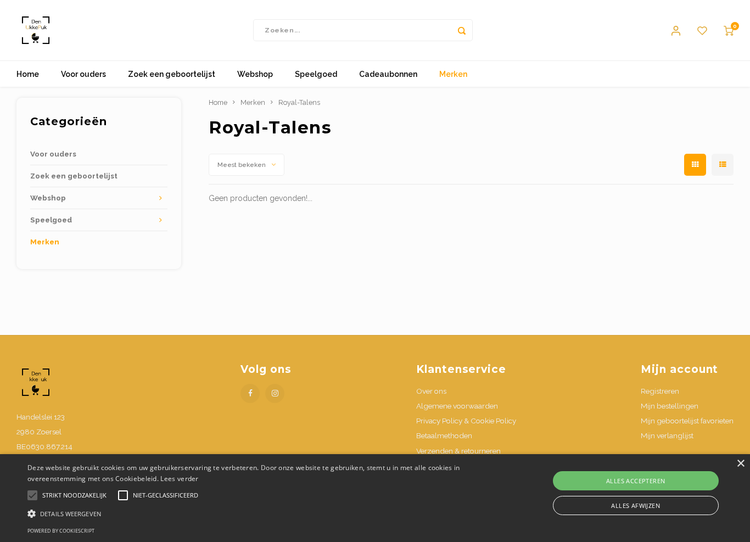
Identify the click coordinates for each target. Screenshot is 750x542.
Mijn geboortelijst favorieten (687, 420)
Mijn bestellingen (669, 405)
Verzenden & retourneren (458, 450)
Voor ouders (83, 74)
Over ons (431, 391)
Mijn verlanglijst (667, 435)
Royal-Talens (299, 102)
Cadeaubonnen (388, 74)
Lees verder (179, 478)
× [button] (740, 464)
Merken (453, 74)
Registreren (660, 391)
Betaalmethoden (444, 435)
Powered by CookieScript (60, 530)
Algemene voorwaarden (457, 405)
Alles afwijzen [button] (635, 505)
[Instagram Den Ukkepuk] (274, 393)
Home (27, 74)
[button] (253, 513)
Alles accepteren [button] (635, 481)
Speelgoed (316, 74)
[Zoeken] (462, 30)
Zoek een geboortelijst (171, 74)
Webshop (255, 74)
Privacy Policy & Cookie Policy (466, 420)
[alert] (375, 498)
